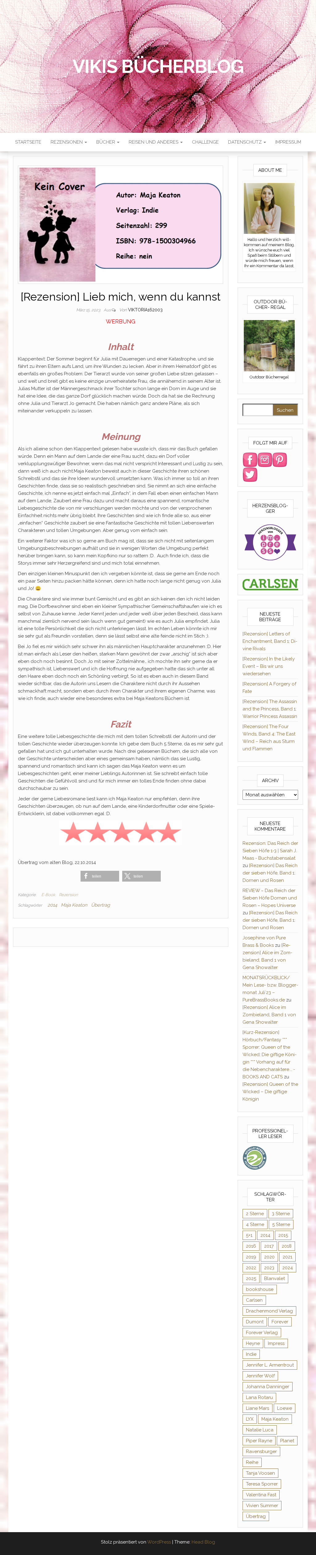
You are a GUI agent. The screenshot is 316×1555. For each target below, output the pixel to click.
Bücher (106, 142)
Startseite (28, 142)
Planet (287, 1440)
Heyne (253, 1343)
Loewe (284, 1408)
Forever (280, 1322)
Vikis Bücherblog (158, 66)
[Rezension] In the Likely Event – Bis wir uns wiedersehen (269, 666)
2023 (269, 1268)
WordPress (159, 1542)
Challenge (205, 142)
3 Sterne (281, 1213)
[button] (100, 876)
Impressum (288, 142)
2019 (251, 1257)
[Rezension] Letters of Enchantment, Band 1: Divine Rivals (270, 641)
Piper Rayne (259, 1440)
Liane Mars (257, 1408)
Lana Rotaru (259, 1397)
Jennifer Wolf (260, 1376)
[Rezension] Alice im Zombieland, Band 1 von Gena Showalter (269, 1015)
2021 (287, 1257)
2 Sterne (255, 1213)
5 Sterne (281, 1224)
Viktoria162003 (145, 309)
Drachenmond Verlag (269, 1311)
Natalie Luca (259, 1430)
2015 (283, 1235)
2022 (251, 1268)
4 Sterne (255, 1224)
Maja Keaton (74, 905)
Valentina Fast (261, 1495)
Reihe (252, 1462)
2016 (251, 1246)
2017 (269, 1246)
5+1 (249, 1235)
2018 (287, 1246)
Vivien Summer (262, 1505)
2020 (269, 1257)
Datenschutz (245, 142)
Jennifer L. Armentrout (270, 1365)
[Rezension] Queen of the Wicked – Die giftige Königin (270, 1091)
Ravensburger (261, 1451)
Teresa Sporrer (262, 1484)
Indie (251, 1354)
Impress (276, 1343)
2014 (52, 905)
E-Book (48, 894)
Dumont (255, 1322)
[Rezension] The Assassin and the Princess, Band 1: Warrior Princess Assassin (270, 709)
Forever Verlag (262, 1332)
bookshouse (259, 1289)
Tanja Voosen (260, 1473)
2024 (287, 1268)
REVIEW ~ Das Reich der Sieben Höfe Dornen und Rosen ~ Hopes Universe (270, 898)
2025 (251, 1278)
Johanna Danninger (267, 1386)
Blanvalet (274, 1278)
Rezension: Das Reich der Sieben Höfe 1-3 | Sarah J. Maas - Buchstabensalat (270, 851)
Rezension (68, 894)
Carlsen (254, 1300)
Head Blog (203, 1542)
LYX (249, 1419)
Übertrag (100, 905)
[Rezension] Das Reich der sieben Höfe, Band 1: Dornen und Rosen (270, 873)
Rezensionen (67, 142)
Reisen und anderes (154, 142)
